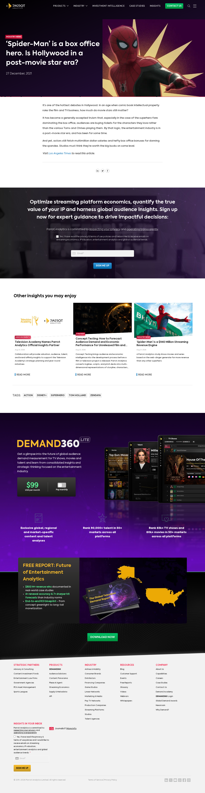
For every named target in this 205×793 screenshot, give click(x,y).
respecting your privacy (104, 229)
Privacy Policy (110, 780)
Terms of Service (95, 780)
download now (102, 637)
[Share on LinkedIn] (97, 170)
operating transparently (142, 229)
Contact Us (174, 6)
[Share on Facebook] (107, 170)
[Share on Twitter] (102, 170)
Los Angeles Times (59, 153)
